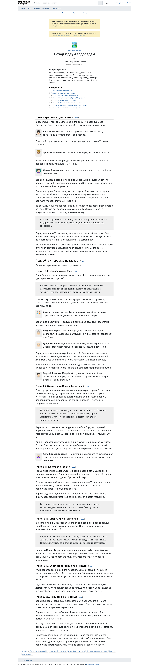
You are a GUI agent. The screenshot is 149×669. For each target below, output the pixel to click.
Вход (129, 3)
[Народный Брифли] (24, 3)
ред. (76, 117)
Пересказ (65, 13)
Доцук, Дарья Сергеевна (74, 50)
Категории (24, 651)
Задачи (36, 8)
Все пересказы (27, 654)
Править (76, 13)
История (86, 13)
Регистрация (119, 3)
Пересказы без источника (57, 651)
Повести (112, 651)
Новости (56, 8)
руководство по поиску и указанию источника (69, 35)
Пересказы (25, 8)
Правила (45, 8)
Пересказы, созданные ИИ (38, 651)
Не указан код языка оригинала (97, 651)
